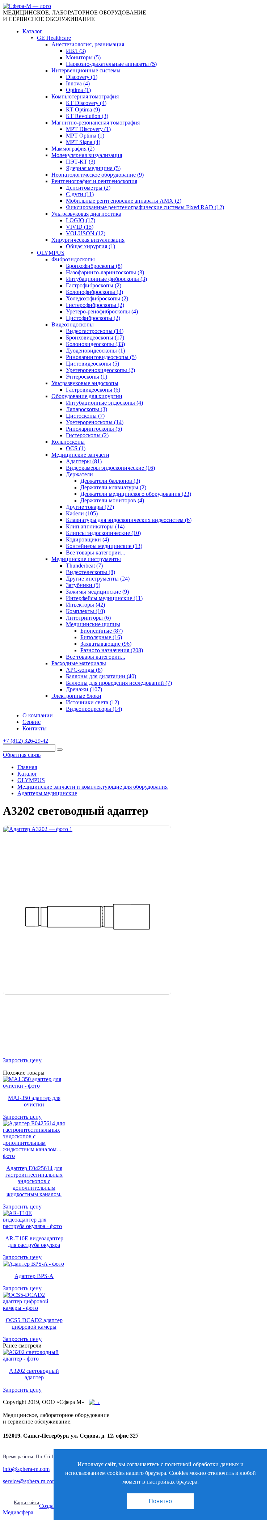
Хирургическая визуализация (88, 240)
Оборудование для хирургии (86, 396)
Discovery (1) (81, 77)
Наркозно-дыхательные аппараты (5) (111, 64)
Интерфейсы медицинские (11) (104, 598)
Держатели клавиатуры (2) (113, 487)
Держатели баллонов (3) (110, 481)
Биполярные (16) (101, 637)
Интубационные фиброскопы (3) (106, 279)
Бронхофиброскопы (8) (94, 266)
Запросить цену (22, 1060)
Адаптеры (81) (84, 461)
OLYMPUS (50, 253)
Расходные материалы (78, 663)
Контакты (34, 728)
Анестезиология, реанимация (87, 44)
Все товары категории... (95, 552)
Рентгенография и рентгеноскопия (94, 181)
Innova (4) (78, 83)
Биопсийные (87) (101, 631)
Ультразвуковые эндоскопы (84, 383)
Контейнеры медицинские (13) (104, 546)
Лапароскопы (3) (86, 409)
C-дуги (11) (80, 194)
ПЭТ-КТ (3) (80, 162)
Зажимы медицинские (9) (97, 592)
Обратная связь (22, 755)
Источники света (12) (92, 702)
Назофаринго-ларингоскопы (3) (105, 272)
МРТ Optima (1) (85, 135)
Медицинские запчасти (80, 455)
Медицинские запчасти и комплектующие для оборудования (92, 787)
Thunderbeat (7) (84, 565)
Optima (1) (78, 90)
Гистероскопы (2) (87, 435)
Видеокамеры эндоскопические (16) (110, 468)
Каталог (32, 31)
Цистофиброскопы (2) (93, 318)
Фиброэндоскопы (73, 259)
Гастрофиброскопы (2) (93, 285)
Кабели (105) (82, 513)
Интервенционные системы (86, 70)
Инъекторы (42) (85, 605)
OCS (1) (75, 448)
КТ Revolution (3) (87, 116)
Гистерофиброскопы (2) (95, 305)
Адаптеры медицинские (47, 793)
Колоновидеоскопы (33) (95, 344)
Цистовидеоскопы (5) (92, 363)
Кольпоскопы (68, 442)
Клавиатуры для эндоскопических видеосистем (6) (128, 520)
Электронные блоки (76, 696)
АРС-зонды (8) (84, 670)
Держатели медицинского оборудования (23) (135, 494)
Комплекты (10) (85, 611)
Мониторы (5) (83, 57)
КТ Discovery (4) (86, 103)
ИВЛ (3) (76, 51)
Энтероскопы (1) (86, 377)
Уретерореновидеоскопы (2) (100, 370)
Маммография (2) (72, 148)
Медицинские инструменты (86, 559)
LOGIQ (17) (80, 220)
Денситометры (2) (88, 188)
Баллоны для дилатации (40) (101, 676)
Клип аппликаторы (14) (95, 526)
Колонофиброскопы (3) (94, 292)
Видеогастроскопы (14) (94, 331)
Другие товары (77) (90, 507)
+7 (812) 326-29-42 (25, 741)
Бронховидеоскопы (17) (95, 337)
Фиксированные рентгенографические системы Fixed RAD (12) (145, 207)
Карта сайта (26, 1502)
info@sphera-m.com (26, 1469)
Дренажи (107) (84, 689)
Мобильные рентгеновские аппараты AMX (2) (123, 201)
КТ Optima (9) (83, 109)
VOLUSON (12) (85, 233)
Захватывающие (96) (105, 644)
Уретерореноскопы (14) (94, 422)
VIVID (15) (79, 227)
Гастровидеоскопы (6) (93, 390)
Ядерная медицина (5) (93, 168)
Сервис (31, 722)
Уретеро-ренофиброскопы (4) (102, 311)
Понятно (160, 1501)
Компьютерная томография (85, 96)
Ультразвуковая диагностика (86, 214)
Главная (27, 767)
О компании (37, 715)
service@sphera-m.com (29, 1481)
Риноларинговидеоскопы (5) (101, 357)
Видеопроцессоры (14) (94, 709)
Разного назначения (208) (111, 650)
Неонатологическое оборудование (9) (97, 175)
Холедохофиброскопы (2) (97, 298)
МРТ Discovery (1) (88, 129)
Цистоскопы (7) (85, 416)
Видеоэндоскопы (72, 324)
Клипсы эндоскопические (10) (103, 533)
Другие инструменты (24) (98, 578)
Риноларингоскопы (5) (94, 429)
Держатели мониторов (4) (112, 500)
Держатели (79, 474)
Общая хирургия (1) (90, 246)
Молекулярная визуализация (86, 155)
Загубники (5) (83, 585)
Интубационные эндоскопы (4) (104, 403)
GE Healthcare (54, 38)
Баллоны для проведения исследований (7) (119, 683)
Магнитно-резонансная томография (95, 122)
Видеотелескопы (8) (90, 572)
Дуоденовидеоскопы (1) (95, 350)
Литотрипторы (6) (88, 618)
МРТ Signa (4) (83, 142)
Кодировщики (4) (87, 539)
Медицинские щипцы (93, 624)
